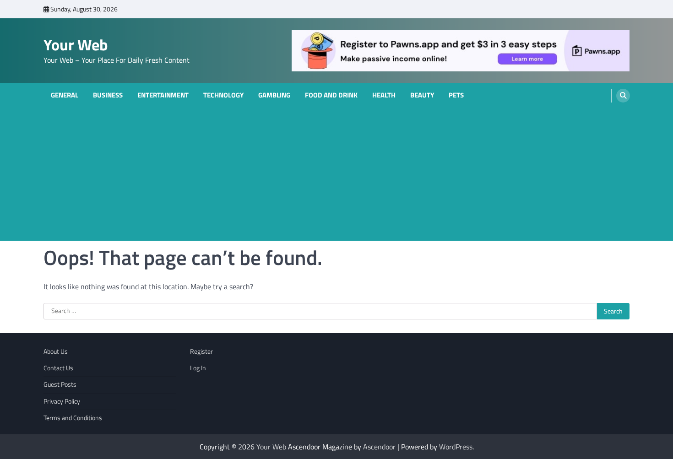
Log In (198, 368)
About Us (55, 351)
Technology (223, 95)
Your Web (75, 44)
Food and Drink (331, 95)
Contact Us (58, 368)
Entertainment (163, 95)
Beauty (422, 95)
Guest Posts (59, 384)
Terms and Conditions (72, 418)
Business (108, 95)
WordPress (455, 446)
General (64, 95)
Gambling (274, 95)
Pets (456, 95)
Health (384, 95)
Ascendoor (379, 446)
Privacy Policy (61, 401)
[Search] (623, 96)
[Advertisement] (336, 177)
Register (201, 351)
